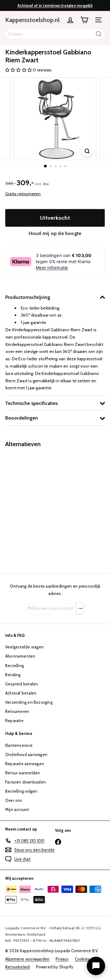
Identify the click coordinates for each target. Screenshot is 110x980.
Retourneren (17, 711)
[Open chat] (96, 966)
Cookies (82, 958)
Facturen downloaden (25, 782)
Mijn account (17, 809)
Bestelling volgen (21, 791)
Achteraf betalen (20, 693)
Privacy (62, 958)
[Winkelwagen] (84, 20)
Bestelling (14, 665)
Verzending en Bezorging (29, 702)
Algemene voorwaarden (27, 958)
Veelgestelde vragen (24, 646)
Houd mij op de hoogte (55, 233)
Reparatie (14, 720)
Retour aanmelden (22, 772)
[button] (19, 70)
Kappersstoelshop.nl (32, 20)
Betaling (13, 674)
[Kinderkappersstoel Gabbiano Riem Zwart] (43, 506)
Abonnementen (20, 656)
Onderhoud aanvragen (26, 754)
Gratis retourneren (23, 193)
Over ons (13, 800)
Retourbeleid (17, 966)
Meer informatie (52, 267)
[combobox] (55, 34)
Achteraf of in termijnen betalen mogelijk (55, 5)
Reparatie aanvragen (24, 763)
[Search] (99, 34)
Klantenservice (19, 745)
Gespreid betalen (21, 683)
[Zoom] (87, 151)
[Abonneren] (80, 608)
